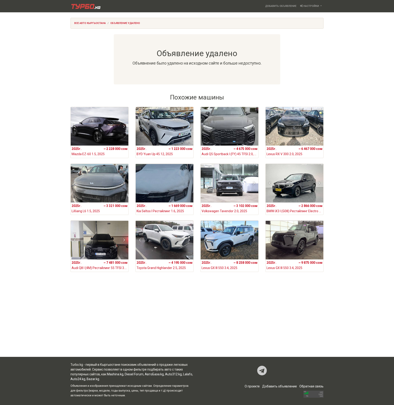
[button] (75, 126)
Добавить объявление (280, 6)
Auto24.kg (77, 379)
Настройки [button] (311, 6)
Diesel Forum (134, 374)
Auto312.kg (173, 374)
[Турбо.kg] (85, 6)
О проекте (252, 386)
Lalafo (187, 374)
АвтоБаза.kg (154, 374)
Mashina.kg (115, 374)
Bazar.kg (93, 379)
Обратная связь (311, 386)
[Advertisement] (197, 320)
